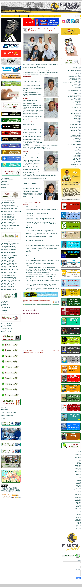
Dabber (79, 462)
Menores (76, 116)
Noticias (43, 300)
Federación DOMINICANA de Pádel (9, 263)
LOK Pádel (78, 483)
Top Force (78, 517)
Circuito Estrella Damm (74, 78)
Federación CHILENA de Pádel (8, 258)
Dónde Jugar (75, 88)
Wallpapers (76, 162)
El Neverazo (4, 181)
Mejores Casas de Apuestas (7, 415)
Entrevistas (76, 91)
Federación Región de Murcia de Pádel (9, 226)
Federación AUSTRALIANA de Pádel (9, 247)
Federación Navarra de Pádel (7, 223)
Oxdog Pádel (78, 494)
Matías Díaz (3, 309)
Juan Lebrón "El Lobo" (6, 307)
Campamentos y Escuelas (73, 76)
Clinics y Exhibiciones (73, 79)
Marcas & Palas (74, 113)
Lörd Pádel (78, 485)
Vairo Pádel (78, 519)
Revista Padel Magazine (6, 328)
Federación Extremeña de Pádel (8, 216)
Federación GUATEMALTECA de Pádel (9, 269)
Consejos (76, 84)
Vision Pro (78, 525)
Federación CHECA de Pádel (7, 257)
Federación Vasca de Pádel (7, 228)
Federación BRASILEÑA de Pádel (8, 252)
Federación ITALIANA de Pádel (8, 275)
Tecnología (75, 152)
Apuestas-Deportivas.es (6, 410)
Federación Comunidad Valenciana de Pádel (11, 211)
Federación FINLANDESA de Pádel (9, 266)
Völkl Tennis (78, 526)
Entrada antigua (55, 350)
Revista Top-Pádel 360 (6, 331)
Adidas (79, 451)
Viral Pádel (78, 523)
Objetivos (9, 15)
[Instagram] (64, 23)
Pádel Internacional (74, 124)
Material (76, 115)
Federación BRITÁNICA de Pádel (8, 254)
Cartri (79, 460)
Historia (77, 104)
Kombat (79, 480)
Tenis (77, 153)
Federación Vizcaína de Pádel (7, 230)
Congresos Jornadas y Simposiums (70, 82)
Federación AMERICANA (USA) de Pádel (10, 243)
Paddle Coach (77, 496)
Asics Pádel (78, 454)
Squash (77, 147)
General (77, 101)
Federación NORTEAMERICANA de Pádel (10, 280)
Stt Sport (3, 418)
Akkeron (79, 452)
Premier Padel (75, 135)
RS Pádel (78, 506)
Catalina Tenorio (4, 304)
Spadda (79, 514)
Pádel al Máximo (5, 184)
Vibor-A (79, 522)
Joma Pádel (78, 474)
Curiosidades (32, 300)
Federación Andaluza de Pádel (8, 202)
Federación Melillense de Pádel (8, 222)
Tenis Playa (76, 155)
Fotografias (76, 98)
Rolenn (79, 503)
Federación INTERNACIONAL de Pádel (9, 274)
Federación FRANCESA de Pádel (8, 267)
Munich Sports (77, 489)
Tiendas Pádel (75, 156)
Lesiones (77, 110)
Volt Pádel (78, 528)
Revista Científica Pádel (6, 323)
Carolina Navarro (5, 302)
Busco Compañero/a (73, 75)
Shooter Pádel (77, 509)
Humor (77, 105)
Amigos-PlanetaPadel (74, 68)
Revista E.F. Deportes (6, 325)
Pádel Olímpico (75, 125)
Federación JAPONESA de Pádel (8, 277)
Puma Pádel (78, 502)
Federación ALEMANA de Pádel (8, 241)
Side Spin (78, 511)
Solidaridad (76, 145)
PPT (46, 300)
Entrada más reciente (27, 350)
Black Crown (78, 457)
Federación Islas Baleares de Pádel (9, 219)
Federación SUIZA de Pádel (7, 288)
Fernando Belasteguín (6, 305)
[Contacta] (77, 23)
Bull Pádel (78, 459)
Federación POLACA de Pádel (7, 283)
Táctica (76, 149)
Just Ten (79, 475)
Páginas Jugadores (74, 127)
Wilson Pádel (78, 529)
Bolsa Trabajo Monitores (73, 71)
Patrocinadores (74, 130)
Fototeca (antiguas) (75, 99)
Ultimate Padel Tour (75, 159)
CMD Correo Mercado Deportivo (8, 179)
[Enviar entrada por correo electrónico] (24, 301)
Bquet (77, 73)
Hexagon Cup (76, 102)
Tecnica (76, 150)
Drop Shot (78, 463)
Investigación (38, 300)
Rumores (77, 142)
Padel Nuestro (4, 417)
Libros (77, 112)
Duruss (79, 466)
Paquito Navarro (4, 310)
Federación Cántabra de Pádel (8, 205)
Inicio (3, 15)
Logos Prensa (56, 15)
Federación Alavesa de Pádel (7, 200)
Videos (77, 161)
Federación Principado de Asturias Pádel (10, 225)
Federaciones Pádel (73, 95)
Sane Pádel (78, 508)
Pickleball (77, 132)
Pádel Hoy (3, 187)
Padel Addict (4, 182)
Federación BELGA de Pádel (7, 251)
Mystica (79, 491)
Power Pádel (78, 499)
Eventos (75, 93)
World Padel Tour (74, 164)
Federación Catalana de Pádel (8, 209)
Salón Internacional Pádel (73, 144)
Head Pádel (78, 471)
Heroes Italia (78, 472)
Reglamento (76, 139)
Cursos (77, 87)
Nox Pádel (78, 492)
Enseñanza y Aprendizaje (72, 90)
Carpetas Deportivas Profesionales (8, 412)
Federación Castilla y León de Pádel (9, 208)
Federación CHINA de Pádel (7, 260)
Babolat (79, 455)
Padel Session (77, 497)
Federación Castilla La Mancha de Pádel (10, 206)
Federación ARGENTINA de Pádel (8, 244)
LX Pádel (79, 486)
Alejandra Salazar (5, 301)
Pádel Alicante (4, 185)
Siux (80, 512)
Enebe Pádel (78, 468)
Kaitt (80, 477)
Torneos (48, 300)
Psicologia (76, 138)
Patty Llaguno (4, 312)
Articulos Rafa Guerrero (73, 70)
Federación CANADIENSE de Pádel (9, 255)
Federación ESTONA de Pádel (7, 264)
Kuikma (79, 482)
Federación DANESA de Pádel (8, 261)
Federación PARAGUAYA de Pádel (8, 281)
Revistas (77, 141)
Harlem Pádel (78, 469)
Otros (78, 119)
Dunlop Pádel (78, 465)
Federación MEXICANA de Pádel (8, 278)
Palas (77, 128)
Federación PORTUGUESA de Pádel (9, 284)
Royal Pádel (78, 505)
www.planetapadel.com (15, 491)
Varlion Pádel (78, 520)
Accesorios (75, 67)
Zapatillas (76, 165)
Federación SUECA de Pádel (7, 286)
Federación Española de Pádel (8, 214)
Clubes (76, 81)
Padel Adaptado (75, 122)
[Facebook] (68, 23)
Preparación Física (74, 136)
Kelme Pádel (78, 479)
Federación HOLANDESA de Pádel (9, 272)
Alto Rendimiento (5, 178)
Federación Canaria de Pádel (7, 203)
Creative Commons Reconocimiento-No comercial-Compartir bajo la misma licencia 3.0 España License (10, 489)
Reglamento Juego (46, 15)
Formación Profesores (73, 96)
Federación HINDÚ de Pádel (7, 271)
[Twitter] (73, 23)
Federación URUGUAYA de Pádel (8, 289)
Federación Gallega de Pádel (7, 217)
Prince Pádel (78, 500)
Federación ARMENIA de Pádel (8, 246)
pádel (78, 121)
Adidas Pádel (4, 407)
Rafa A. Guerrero (12, 487)
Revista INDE (4, 326)
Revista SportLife (5, 329)
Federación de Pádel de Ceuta (8, 213)
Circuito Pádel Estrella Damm (7, 414)
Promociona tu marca (35, 15)
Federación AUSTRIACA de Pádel (8, 249)
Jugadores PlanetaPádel (73, 108)
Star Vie (79, 516)
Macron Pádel (77, 488)
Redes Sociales (24, 15)
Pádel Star (3, 189)
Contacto (16, 15)
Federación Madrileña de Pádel (8, 220)
